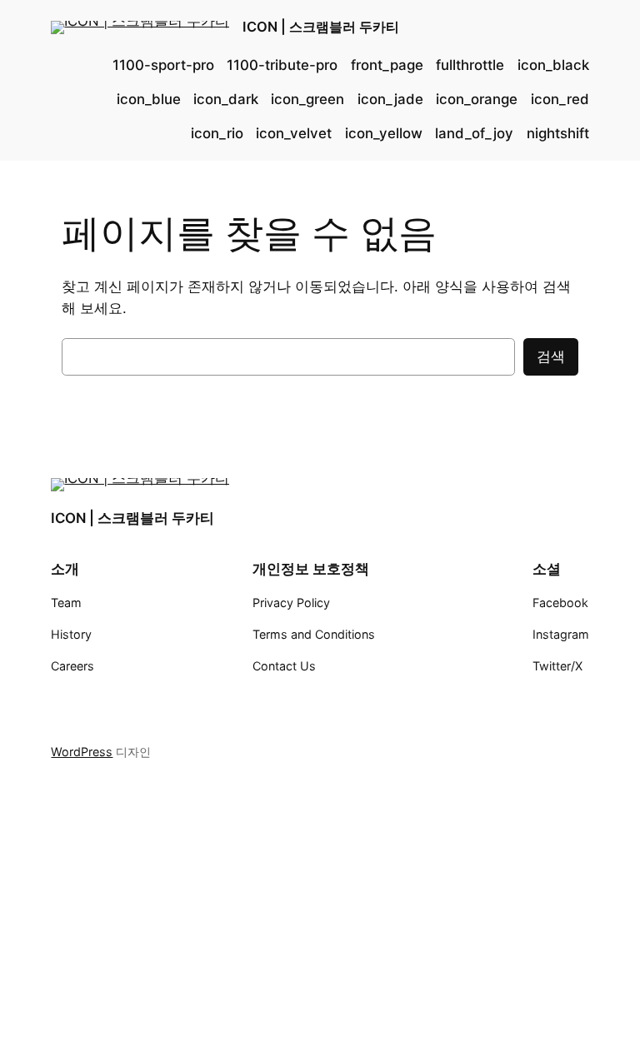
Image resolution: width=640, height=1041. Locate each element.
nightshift (558, 133)
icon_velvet (294, 133)
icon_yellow (383, 133)
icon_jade (390, 99)
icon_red (560, 99)
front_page (387, 65)
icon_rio (217, 133)
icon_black (553, 65)
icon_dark (225, 99)
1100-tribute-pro (282, 65)
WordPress (81, 752)
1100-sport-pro (163, 65)
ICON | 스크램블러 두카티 (320, 26)
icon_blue (149, 99)
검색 (551, 356)
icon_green (307, 99)
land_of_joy (474, 133)
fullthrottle (470, 65)
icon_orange (477, 99)
